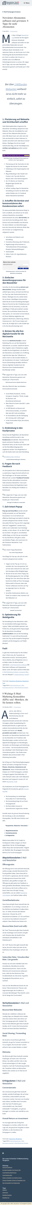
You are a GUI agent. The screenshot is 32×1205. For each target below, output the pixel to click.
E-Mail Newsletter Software (18, 665)
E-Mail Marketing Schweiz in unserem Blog (15, 672)
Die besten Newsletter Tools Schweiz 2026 (11, 1170)
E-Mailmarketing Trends (21, 674)
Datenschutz (5, 1192)
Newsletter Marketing (15, 681)
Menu (28, 3)
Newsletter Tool (12, 782)
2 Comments (13, 31)
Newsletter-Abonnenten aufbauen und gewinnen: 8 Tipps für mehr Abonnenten (15, 22)
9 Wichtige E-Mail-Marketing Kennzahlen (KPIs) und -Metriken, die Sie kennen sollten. (15, 698)
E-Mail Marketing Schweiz (21, 687)
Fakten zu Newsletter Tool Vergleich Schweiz (12, 1178)
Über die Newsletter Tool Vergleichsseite (11, 1183)
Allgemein (4, 1190)
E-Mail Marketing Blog (7, 1175)
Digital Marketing (15, 685)
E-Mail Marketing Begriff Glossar (9, 1172)
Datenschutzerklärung (7, 1167)
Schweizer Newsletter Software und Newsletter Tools (13, 1180)
